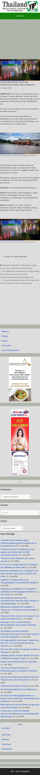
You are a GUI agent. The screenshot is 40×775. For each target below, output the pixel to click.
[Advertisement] (20, 39)
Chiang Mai (14, 265)
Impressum (6, 744)
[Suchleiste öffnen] (36, 16)
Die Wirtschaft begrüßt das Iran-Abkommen (19, 689)
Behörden (5, 265)
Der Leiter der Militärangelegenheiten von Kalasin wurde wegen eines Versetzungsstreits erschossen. (20, 698)
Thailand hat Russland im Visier (14, 686)
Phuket (4, 341)
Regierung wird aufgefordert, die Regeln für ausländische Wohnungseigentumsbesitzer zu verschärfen (20, 592)
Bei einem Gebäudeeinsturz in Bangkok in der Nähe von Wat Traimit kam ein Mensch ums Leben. (19, 573)
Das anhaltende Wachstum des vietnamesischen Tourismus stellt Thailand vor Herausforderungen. (20, 601)
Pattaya (5, 336)
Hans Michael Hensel (10, 350)
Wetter (30, 268)
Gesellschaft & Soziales (28, 265)
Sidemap (5, 739)
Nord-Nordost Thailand (18, 268)
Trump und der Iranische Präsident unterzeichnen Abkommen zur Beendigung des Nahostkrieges (20, 714)
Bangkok (5, 331)
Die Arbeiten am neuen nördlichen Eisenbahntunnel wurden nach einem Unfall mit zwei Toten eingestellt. (20, 634)
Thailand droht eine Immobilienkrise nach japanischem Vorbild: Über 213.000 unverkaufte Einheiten (18, 552)
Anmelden (6, 728)
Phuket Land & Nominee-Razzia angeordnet (19, 662)
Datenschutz (7, 749)
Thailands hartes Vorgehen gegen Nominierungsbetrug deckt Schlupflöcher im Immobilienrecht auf (19, 543)
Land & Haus (4, 268)
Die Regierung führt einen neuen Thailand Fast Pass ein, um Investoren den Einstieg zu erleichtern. (20, 643)
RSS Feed (6, 735)
